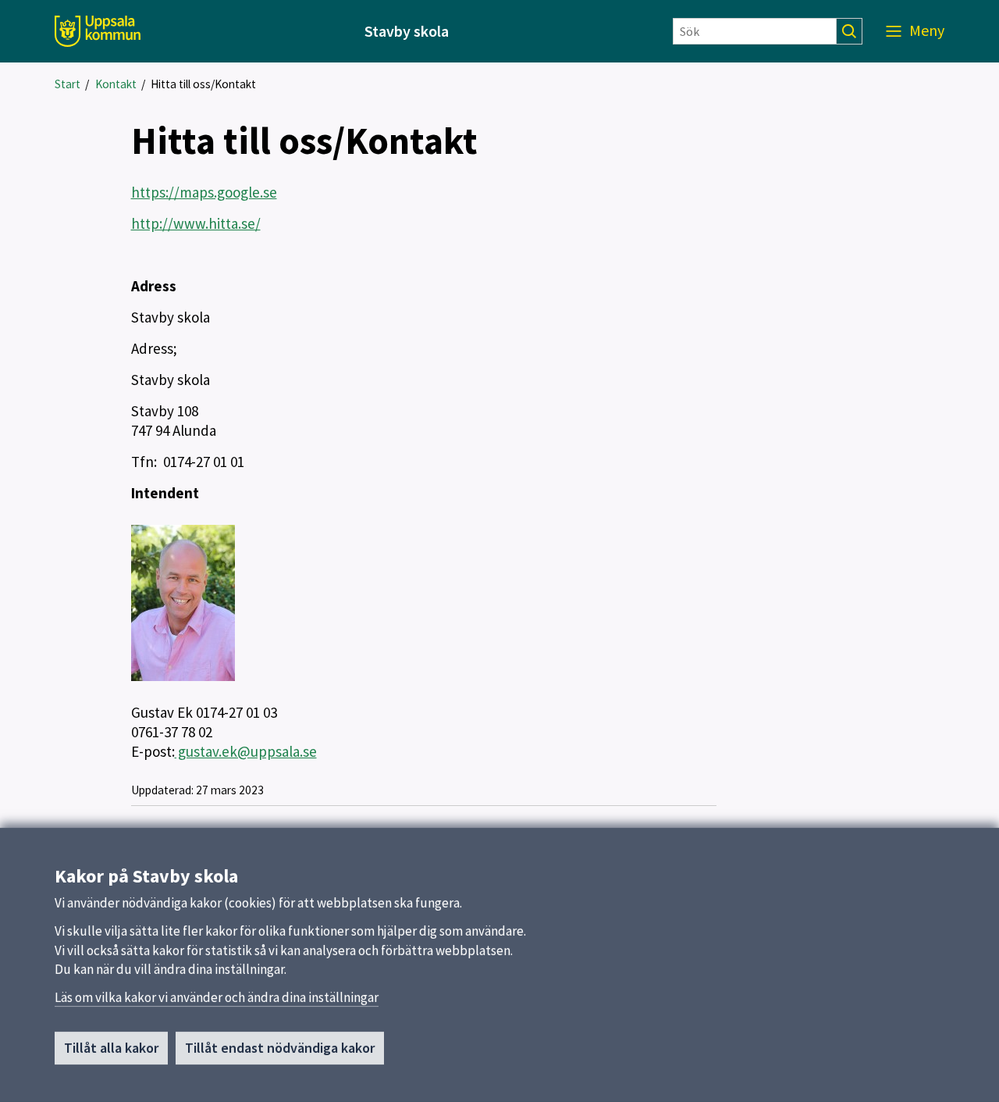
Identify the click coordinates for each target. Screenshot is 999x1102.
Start (67, 84)
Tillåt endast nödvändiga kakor (280, 1048)
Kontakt (116, 84)
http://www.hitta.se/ (196, 223)
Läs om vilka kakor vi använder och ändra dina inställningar (217, 997)
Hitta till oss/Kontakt (203, 84)
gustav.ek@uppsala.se (246, 751)
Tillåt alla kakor (111, 1048)
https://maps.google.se (204, 192)
